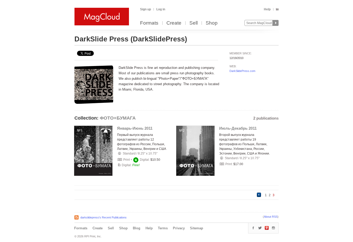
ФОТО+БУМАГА (118, 118)
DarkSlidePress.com (242, 70)
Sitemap (196, 228)
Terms (163, 228)
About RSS (271, 216)
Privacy (179, 228)
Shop (212, 23)
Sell (193, 23)
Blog (136, 228)
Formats (149, 23)
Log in (160, 9)
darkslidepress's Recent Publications (103, 217)
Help (267, 9)
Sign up (145, 9)
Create (173, 23)
